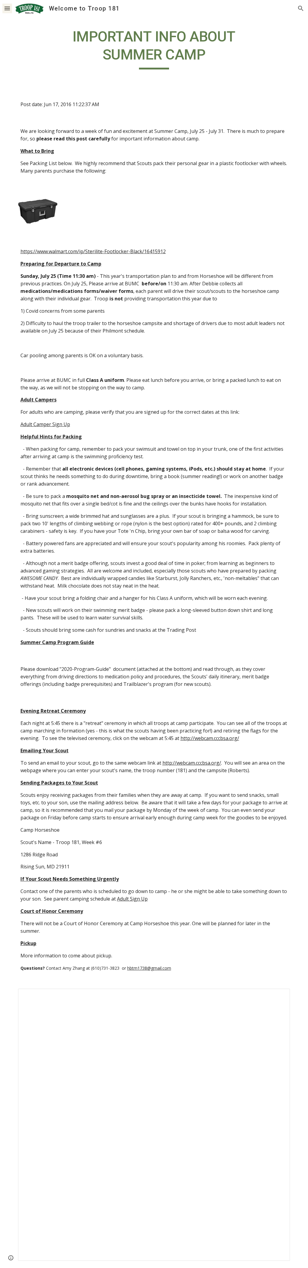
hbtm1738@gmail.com (149, 968)
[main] (153, 48)
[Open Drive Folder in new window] (278, 996)
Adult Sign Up (132, 898)
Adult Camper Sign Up (45, 424)
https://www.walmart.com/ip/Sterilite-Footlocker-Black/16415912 (93, 251)
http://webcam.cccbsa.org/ (209, 738)
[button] (7, 8)
